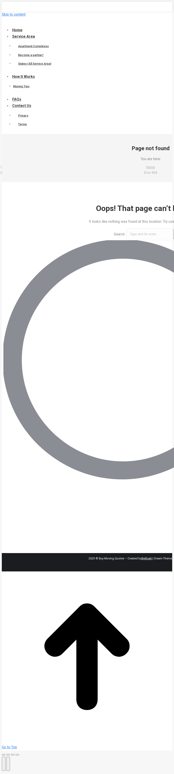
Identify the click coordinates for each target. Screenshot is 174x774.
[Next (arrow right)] (8, 764)
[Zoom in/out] (17, 754)
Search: (119, 234)
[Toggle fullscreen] (12, 754)
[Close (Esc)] (3, 754)
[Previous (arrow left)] (3, 764)
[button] (39, 22)
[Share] (8, 754)
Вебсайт (147, 558)
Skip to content (14, 14)
